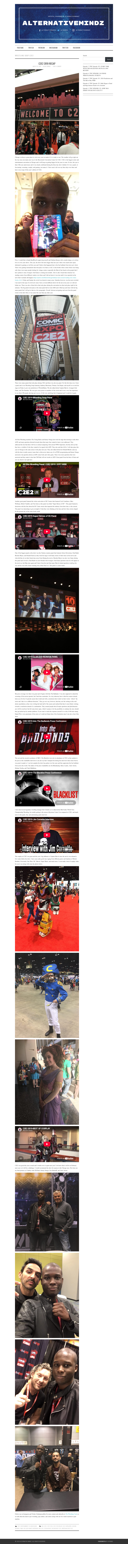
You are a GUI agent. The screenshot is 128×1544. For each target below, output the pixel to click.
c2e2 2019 (50, 1526)
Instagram (53, 47)
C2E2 (45, 1526)
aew (42, 1526)
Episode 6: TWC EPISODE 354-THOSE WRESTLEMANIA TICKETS (94, 74)
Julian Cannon (46, 66)
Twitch (31, 47)
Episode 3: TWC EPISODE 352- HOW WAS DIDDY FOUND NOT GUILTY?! (96, 89)
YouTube (20, 47)
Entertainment (24, 1526)
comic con (23, 1528)
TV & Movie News (32, 1526)
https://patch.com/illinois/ (41, 278)
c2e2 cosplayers (66, 1526)
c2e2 (18, 1526)
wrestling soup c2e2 (67, 1528)
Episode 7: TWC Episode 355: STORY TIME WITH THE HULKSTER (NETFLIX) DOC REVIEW (96, 68)
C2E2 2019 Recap (47, 63)
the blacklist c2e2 (56, 1528)
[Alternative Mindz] (64, 23)
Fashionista (102, 1541)
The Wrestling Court (71, 1514)
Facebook (76, 47)
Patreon (41, 47)
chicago (50, 278)
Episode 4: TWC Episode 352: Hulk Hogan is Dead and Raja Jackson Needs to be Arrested (97, 84)
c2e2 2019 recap (57, 1526)
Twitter (65, 47)
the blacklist (47, 1528)
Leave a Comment (57, 66)
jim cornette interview (32, 1528)
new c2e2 (41, 1528)
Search (85, 55)
